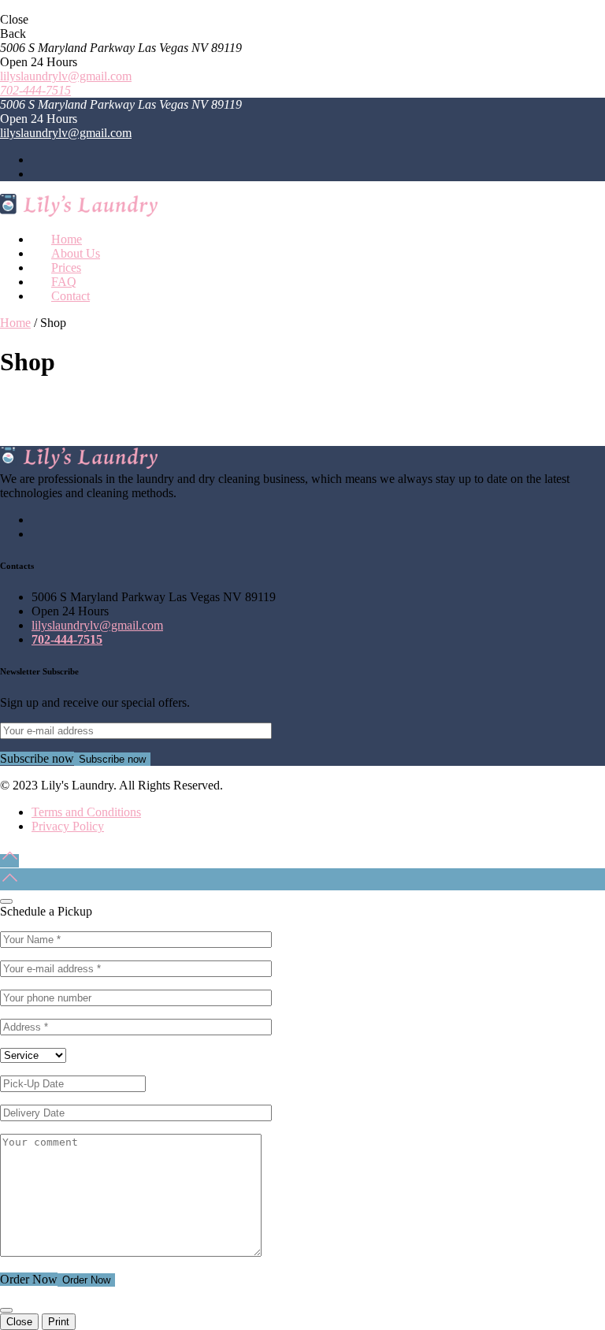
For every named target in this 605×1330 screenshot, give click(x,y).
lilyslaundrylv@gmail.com (66, 76)
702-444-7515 (35, 90)
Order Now (86, 1280)
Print (58, 1322)
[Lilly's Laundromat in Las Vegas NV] (79, 212)
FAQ (63, 281)
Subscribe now (112, 759)
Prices (66, 267)
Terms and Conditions (86, 812)
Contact (70, 296)
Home (66, 239)
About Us (75, 253)
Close (19, 1322)
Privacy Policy (68, 826)
